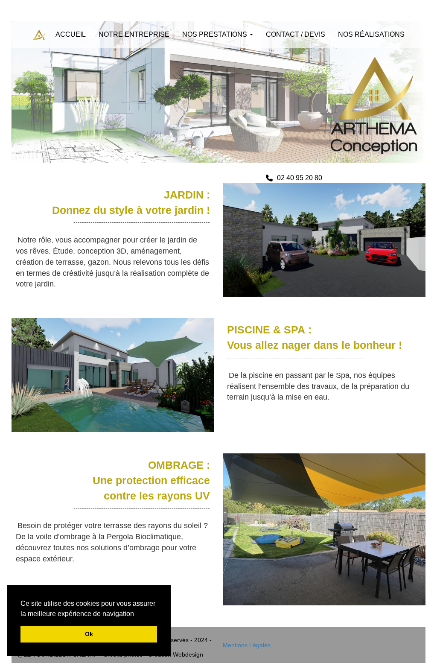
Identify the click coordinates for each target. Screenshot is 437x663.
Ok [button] (89, 634)
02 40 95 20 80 (299, 177)
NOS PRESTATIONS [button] (215, 34)
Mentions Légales (247, 645)
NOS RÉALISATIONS (371, 34)
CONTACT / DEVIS (295, 34)
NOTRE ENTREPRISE (134, 34)
